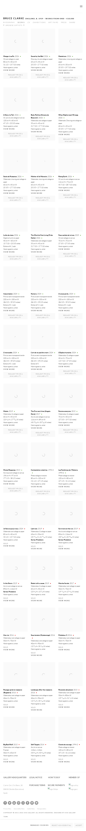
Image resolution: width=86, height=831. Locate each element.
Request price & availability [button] (15, 76)
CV (29, 22)
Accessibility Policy (19, 809)
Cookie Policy (31, 809)
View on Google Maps (27, 803)
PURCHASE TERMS (37, 785)
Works (21, 22)
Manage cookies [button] (41, 809)
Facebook (5, 803)
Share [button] (72, 22)
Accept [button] (79, 825)
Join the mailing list (36, 803)
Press (64, 22)
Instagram (18, 803)
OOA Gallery (43, 6)
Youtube (14, 803)
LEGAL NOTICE (35, 777)
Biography (9, 22)
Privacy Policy (7, 809)
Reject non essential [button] (61, 825)
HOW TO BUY (54, 777)
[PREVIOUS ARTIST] (4, 25)
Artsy (23, 803)
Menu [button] (81, 6)
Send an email (32, 803)
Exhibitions (39, 22)
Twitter (9, 803)
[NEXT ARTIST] (24, 25)
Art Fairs (53, 22)
